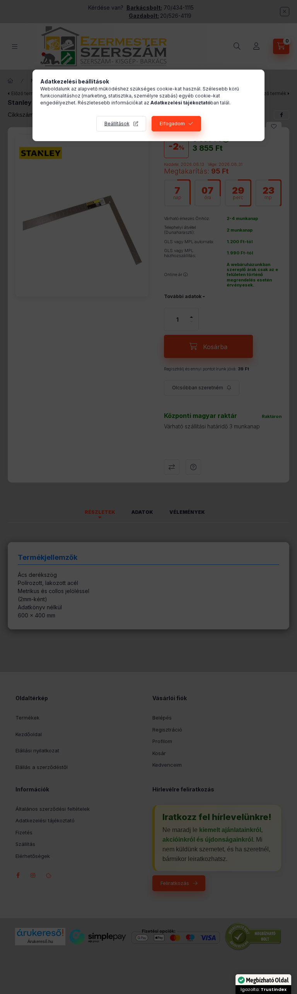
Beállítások (117, 123)
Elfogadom (172, 123)
